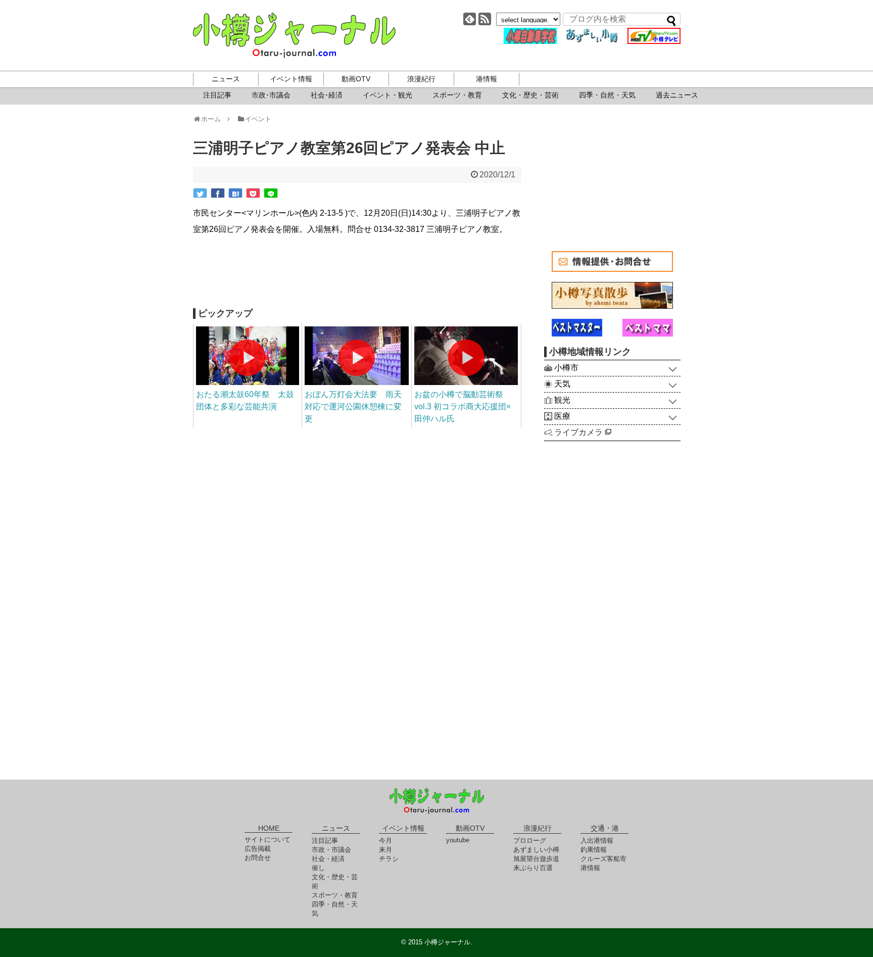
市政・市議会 (331, 849)
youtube (457, 840)
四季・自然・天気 (607, 95)
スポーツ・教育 (457, 95)
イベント (258, 119)
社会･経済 (327, 95)
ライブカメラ (579, 432)
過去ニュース (677, 95)
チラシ (389, 859)
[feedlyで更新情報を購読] (469, 19)
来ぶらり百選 (533, 868)
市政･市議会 (271, 95)
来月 (385, 849)
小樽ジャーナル (294, 35)
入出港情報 (596, 840)
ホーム (214, 119)
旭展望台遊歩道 (536, 859)
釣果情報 (593, 849)
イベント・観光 (387, 95)
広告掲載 (258, 848)
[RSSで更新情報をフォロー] (484, 19)
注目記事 (217, 95)
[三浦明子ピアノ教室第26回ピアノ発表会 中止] (235, 193)
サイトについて (267, 839)
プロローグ (529, 840)
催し (318, 868)
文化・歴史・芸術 (530, 95)
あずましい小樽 (536, 849)
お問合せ (258, 858)
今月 (385, 840)
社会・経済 (328, 859)
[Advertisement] (357, 273)
